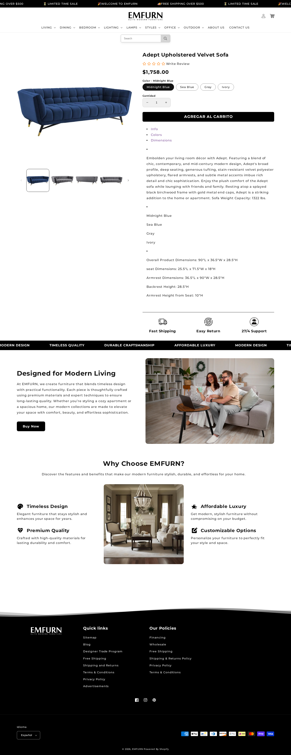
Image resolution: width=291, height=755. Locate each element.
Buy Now (31, 426)
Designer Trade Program (103, 651)
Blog (87, 644)
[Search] (165, 38)
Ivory (226, 87)
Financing (157, 637)
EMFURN (137, 749)
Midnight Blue (158, 87)
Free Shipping (94, 658)
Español (26, 735)
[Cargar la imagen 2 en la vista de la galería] (62, 180)
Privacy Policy (94, 679)
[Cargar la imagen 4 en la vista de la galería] (111, 180)
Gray (208, 87)
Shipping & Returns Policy (170, 658)
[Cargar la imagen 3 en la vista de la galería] (87, 180)
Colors (156, 135)
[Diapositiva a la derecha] (128, 180)
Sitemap (90, 637)
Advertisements (96, 686)
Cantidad (149, 95)
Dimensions (161, 140)
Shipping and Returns (101, 665)
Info (154, 129)
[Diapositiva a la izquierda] (21, 180)
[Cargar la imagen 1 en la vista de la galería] (38, 180)
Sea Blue (187, 87)
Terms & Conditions (98, 672)
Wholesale (157, 644)
